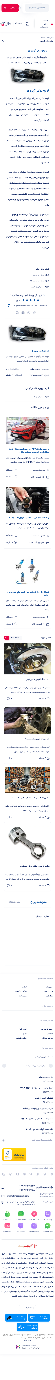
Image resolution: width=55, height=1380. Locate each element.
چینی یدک (27, 24)
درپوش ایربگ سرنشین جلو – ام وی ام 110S (36, 1087)
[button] (51, 1066)
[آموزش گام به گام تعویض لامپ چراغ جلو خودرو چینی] (27, 570)
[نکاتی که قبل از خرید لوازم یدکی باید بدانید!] (27, 780)
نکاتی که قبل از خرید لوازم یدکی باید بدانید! (30, 798)
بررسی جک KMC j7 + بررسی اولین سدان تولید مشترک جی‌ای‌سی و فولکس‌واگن (29, 450)
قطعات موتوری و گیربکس (44, 1057)
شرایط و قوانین (21, 1038)
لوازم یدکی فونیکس (40, 275)
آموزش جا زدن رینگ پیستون (37, 739)
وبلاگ (9, 23)
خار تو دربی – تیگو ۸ (45, 1077)
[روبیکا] (24, 1174)
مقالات (42, 37)
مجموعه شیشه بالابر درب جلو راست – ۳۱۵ (37, 1119)
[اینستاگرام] (37, 1174)
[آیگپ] (30, 1174)
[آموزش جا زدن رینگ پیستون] (27, 720)
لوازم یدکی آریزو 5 (41, 397)
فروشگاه (18, 23)
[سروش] (17, 1174)
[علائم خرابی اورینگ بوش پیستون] (27, 843)
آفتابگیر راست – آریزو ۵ (44, 1098)
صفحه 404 (23, 996)
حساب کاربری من (47, 1029)
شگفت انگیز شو (21, 991)
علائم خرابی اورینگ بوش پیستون (35, 866)
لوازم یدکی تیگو (42, 269)
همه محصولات (48, 991)
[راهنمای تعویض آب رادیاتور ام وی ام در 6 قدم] (27, 500)
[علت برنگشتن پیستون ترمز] (27, 658)
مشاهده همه (15, 638)
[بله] (10, 1174)
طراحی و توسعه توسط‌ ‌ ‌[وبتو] (31, 1348)
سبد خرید (49, 1033)
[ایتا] (3, 1174)
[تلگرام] (51, 1174)
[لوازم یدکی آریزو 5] (28, 333)
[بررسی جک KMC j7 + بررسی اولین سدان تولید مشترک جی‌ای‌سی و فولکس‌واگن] (27, 430)
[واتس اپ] (44, 1174)
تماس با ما (23, 1029)
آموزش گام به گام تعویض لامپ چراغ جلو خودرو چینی (28, 593)
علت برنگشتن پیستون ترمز (38, 679)
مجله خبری (49, 996)
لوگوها (24, 987)
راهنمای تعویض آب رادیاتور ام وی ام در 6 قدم (29, 518)
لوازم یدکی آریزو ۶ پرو (40, 287)
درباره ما (24, 1033)
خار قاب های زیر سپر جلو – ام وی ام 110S (38, 1108)
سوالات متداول (47, 1038)
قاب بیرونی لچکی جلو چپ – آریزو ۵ (39, 1129)
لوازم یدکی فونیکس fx (39, 281)
